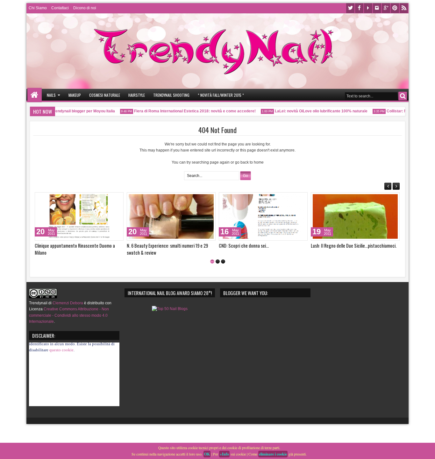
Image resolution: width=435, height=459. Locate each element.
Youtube (368, 8)
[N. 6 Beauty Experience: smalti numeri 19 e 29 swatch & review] (171, 216)
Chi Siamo (38, 8)
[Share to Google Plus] (116, 198)
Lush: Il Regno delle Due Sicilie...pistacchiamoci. (353, 245)
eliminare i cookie (273, 454)
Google (386, 8)
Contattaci (60, 8)
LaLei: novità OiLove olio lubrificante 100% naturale (315, 111)
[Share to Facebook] (102, 198)
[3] (223, 261)
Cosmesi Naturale (104, 95)
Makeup (74, 95)
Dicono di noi (84, 8)
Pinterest (395, 8)
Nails (51, 95)
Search (402, 96)
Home (34, 95)
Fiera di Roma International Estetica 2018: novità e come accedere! (189, 111)
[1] (212, 261)
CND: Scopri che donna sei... (244, 245)
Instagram (377, 8)
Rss (404, 8)
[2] (218, 261)
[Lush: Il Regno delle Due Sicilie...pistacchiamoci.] (355, 216)
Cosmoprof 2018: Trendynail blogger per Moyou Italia (62, 111)
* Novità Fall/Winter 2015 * (221, 95)
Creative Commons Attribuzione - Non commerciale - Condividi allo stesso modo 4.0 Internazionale (69, 315)
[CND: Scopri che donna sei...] (263, 216)
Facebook (359, 8)
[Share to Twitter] (109, 198)
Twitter (350, 8)
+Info (224, 454)
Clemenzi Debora (67, 303)
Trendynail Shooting (171, 95)
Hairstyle (136, 95)
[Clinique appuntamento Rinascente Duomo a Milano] (79, 216)
